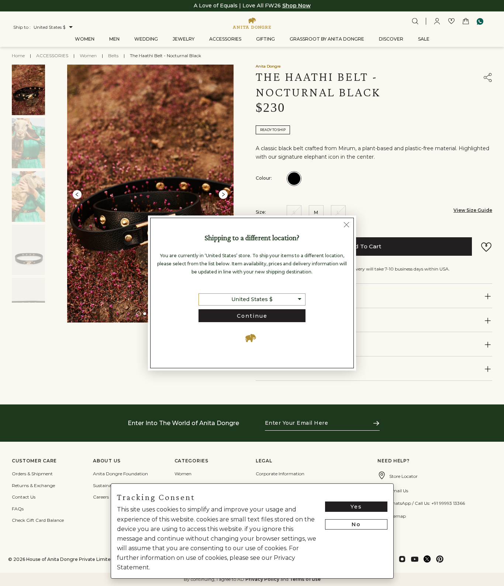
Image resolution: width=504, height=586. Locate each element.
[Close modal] (346, 225)
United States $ (252, 299)
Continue (252, 316)
